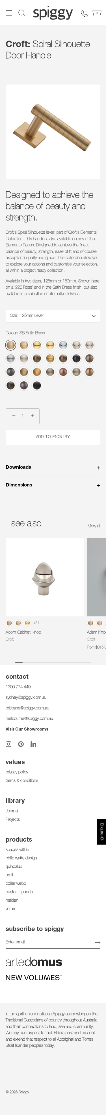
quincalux (14, 867)
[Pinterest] (21, 744)
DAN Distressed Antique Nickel (76, 372)
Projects (13, 820)
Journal (12, 811)
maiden (12, 901)
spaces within (17, 850)
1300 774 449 (18, 687)
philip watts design (21, 858)
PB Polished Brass (37, 345)
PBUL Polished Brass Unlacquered (50, 345)
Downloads (18, 467)
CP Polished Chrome (63, 345)
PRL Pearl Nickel (89, 345)
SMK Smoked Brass (37, 372)
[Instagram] (8, 744)
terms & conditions (22, 781)
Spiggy (24, 1092)
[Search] (22, 14)
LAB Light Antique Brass (24, 372)
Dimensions (19, 485)
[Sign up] (97, 942)
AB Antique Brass (37, 358)
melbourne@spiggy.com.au (29, 719)
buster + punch (19, 892)
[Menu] (9, 13)
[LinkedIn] (33, 744)
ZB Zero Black (37, 385)
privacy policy (17, 772)
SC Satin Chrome (11, 358)
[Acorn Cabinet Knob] (45, 577)
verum (11, 909)
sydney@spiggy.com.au (26, 698)
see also (26, 524)
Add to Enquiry (53, 437)
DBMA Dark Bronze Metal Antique (76, 358)
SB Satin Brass (11, 345)
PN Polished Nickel (76, 345)
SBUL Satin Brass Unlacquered (24, 345)
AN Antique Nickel (50, 372)
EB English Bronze (89, 372)
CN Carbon (24, 385)
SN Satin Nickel (24, 358)
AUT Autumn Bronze (63, 372)
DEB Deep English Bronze (89, 358)
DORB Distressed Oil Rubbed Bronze (11, 385)
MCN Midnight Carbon (11, 372)
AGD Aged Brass (50, 358)
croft (9, 875)
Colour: (25, 333)
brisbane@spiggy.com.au (27, 708)
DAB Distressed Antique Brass (63, 358)
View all (94, 526)
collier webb (16, 884)
